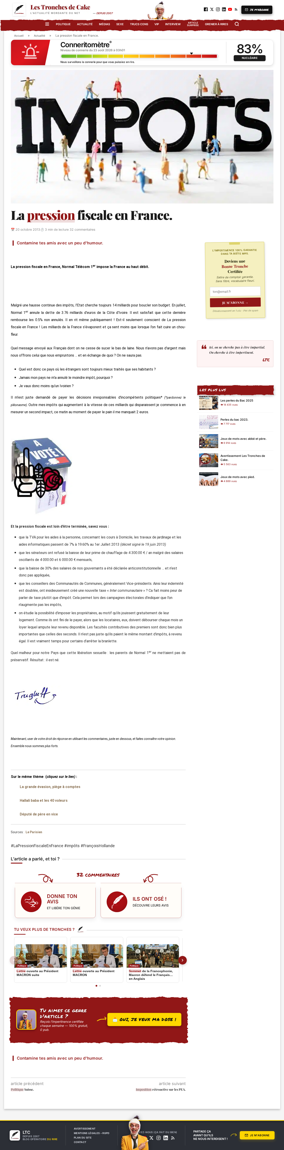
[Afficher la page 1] (96, 986)
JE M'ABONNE (259, 10)
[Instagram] (158, 1138)
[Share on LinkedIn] (61, 252)
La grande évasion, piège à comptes (50, 787)
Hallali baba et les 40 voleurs (44, 800)
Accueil (19, 35)
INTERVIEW (173, 24)
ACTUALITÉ (85, 24)
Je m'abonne (259, 1135)
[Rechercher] (236, 24)
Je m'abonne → (235, 302)
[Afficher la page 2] (100, 986)
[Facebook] (137, 1138)
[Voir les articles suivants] (182, 960)
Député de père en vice (39, 814)
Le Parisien (34, 832)
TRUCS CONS (139, 24)
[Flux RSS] (173, 1138)
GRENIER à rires (216, 24)
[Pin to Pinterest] (51, 252)
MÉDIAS (104, 24)
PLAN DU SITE (83, 1137)
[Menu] (47, 24)
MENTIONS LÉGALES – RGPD (92, 1133)
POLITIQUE (63, 24)
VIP (156, 24)
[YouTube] (144, 1138)
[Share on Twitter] (40, 252)
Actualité (39, 35)
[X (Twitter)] (151, 1138)
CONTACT (80, 1142)
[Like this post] (19, 252)
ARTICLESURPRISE (193, 24)
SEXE (120, 24)
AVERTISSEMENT (84, 1128)
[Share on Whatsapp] (72, 252)
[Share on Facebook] (29, 252)
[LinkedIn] (165, 1138)
